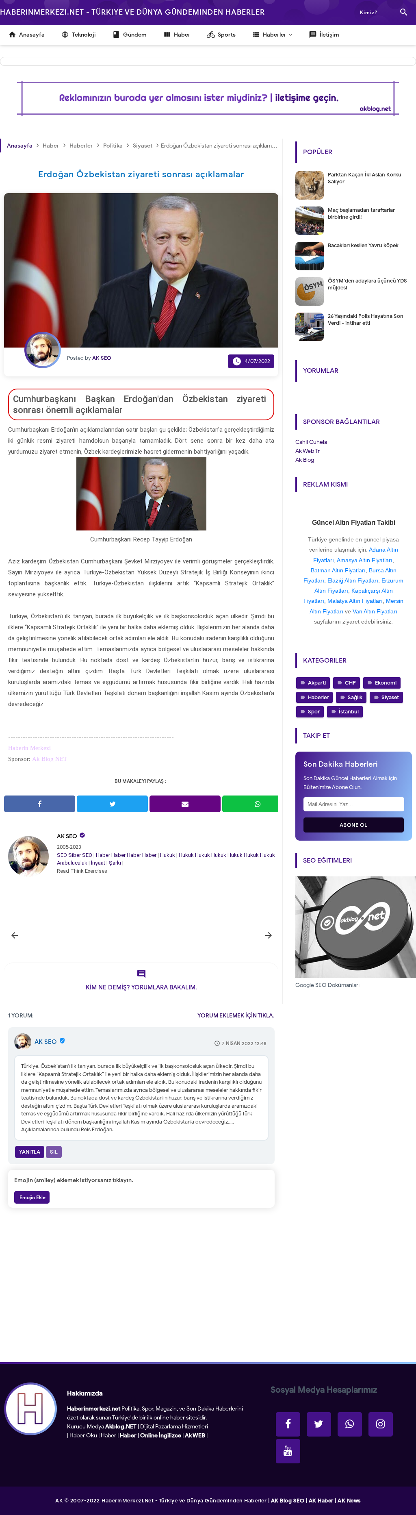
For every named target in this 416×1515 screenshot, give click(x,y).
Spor (314, 711)
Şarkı (115, 863)
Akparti (317, 682)
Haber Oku (83, 1435)
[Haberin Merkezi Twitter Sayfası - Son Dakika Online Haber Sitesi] (319, 1424)
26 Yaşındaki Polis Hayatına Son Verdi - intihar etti (365, 319)
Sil (54, 1151)
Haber (103, 855)
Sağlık (355, 697)
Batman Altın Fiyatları (338, 570)
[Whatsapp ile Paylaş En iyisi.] (257, 804)
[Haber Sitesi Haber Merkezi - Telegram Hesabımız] (350, 1424)
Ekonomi (385, 682)
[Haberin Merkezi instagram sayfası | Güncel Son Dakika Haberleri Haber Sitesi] (380, 1424)
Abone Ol (354, 825)
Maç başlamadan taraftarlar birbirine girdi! (361, 213)
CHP (350, 682)
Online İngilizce (160, 1435)
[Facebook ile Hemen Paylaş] (39, 804)
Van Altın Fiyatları (375, 611)
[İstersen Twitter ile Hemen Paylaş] (112, 804)
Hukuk (167, 855)
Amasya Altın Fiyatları (364, 560)
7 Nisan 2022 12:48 (244, 1043)
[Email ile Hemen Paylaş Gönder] (185, 804)
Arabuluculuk (72, 863)
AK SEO (67, 836)
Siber (74, 855)
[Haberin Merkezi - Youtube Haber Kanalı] (288, 1451)
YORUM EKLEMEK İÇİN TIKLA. (236, 1015)
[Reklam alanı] (208, 98)
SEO (62, 855)
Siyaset (390, 697)
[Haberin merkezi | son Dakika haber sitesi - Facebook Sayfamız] (288, 1424)
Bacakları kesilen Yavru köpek (363, 245)
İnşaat (98, 863)
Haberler (318, 697)
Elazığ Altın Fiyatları (352, 580)
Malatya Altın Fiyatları (355, 601)
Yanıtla (29, 1151)
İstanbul (349, 711)
